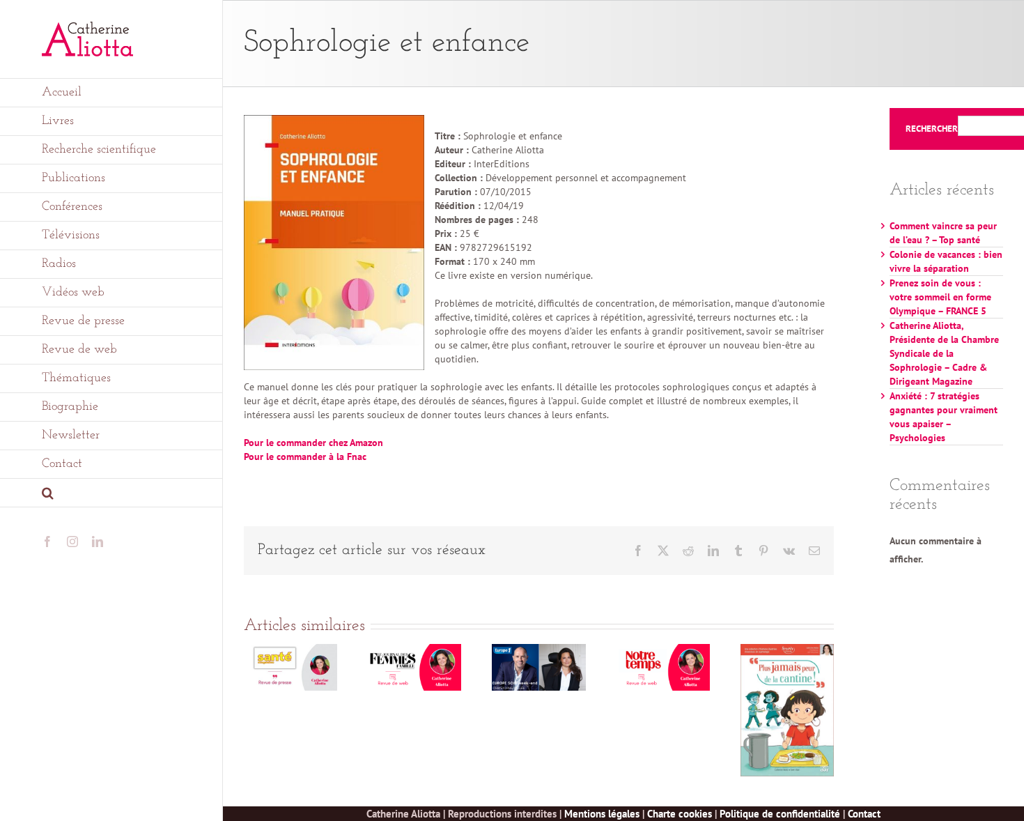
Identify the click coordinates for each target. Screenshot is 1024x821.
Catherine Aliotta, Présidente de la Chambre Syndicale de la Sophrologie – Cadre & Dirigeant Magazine (944, 353)
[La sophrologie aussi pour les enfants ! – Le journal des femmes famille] (414, 650)
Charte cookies (679, 813)
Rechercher (932, 129)
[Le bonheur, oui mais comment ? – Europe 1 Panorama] (538, 650)
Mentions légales (601, 813)
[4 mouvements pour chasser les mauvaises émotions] (663, 650)
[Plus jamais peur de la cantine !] (787, 650)
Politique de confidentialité (780, 813)
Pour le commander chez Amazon (313, 442)
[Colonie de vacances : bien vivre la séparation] (290, 650)
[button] (111, 493)
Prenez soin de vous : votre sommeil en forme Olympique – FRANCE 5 (940, 297)
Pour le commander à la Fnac (305, 456)
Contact (864, 813)
